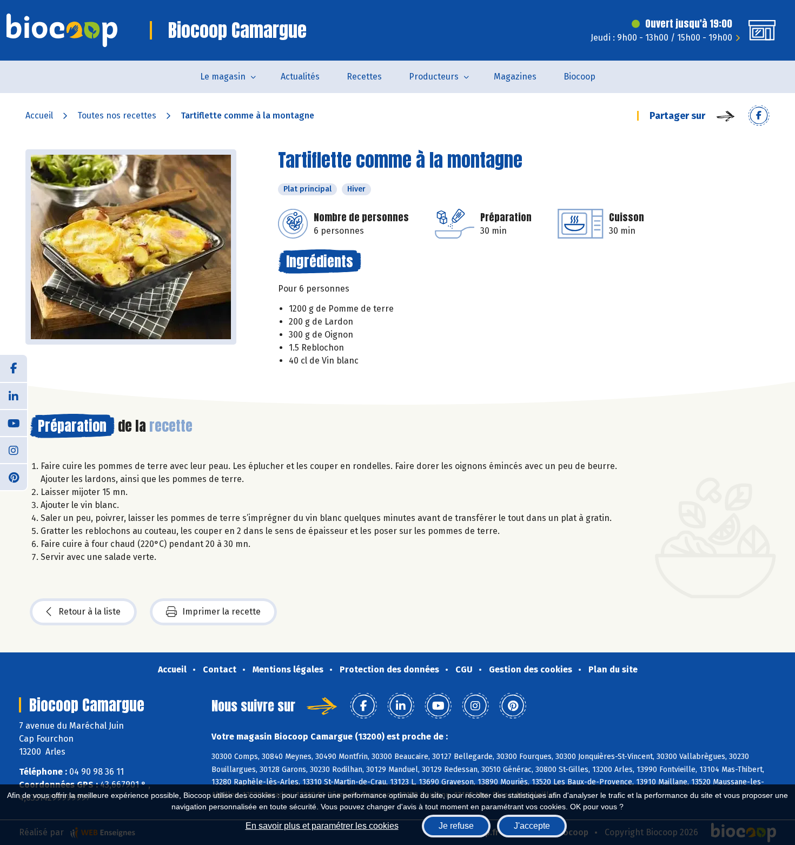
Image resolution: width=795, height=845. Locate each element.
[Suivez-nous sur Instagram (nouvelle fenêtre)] (13, 449)
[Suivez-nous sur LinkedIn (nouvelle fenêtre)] (13, 395)
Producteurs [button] (434, 76)
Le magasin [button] (223, 76)
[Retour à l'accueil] (61, 30)
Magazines (515, 76)
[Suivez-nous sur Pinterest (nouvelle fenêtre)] (13, 476)
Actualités (300, 76)
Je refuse (456, 825)
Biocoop (579, 76)
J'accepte (532, 825)
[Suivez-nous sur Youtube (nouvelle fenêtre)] (13, 422)
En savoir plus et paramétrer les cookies (322, 825)
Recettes (364, 76)
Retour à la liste (89, 611)
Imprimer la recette (221, 611)
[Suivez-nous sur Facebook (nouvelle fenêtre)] (13, 368)
